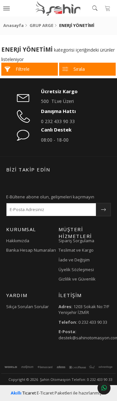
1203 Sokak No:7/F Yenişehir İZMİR (83, 310)
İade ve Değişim (74, 260)
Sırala (79, 69)
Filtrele (23, 69)
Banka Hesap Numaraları (31, 250)
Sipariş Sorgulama (76, 241)
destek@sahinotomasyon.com (84, 335)
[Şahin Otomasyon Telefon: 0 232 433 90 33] (57, 8)
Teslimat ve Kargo (76, 250)
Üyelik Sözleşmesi (76, 269)
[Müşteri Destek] (104, 388)
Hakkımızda (17, 241)
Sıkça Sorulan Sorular (27, 306)
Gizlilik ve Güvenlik (77, 279)
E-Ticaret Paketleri (54, 393)
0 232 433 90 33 (58, 121)
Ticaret (23, 393)
